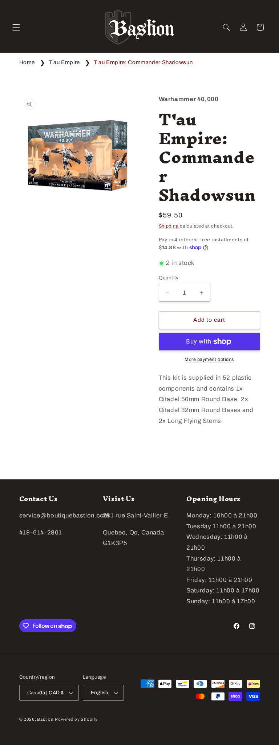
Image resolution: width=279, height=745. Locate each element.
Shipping (169, 226)
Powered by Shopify (76, 719)
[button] (16, 27)
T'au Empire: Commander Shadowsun (143, 62)
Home (27, 62)
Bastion (45, 719)
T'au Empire (64, 62)
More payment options (209, 359)
